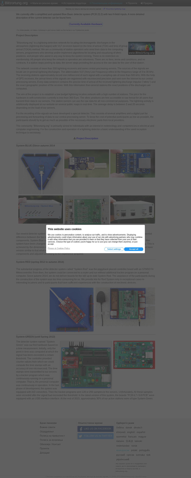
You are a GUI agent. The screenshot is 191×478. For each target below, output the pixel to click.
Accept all (133, 249)
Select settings (114, 249)
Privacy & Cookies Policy (59, 248)
